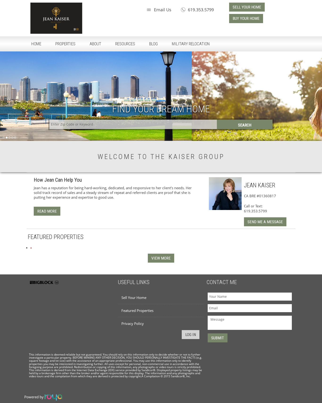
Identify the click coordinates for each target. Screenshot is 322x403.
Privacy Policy (132, 323)
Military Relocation (191, 43)
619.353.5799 (201, 10)
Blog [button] (153, 43)
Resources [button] (125, 43)
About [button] (95, 43)
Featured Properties (137, 310)
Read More (47, 211)
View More (161, 258)
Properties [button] (65, 43)
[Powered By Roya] (53, 397)
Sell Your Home (133, 297)
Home (36, 43)
